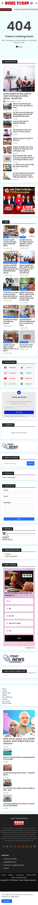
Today (4, 691)
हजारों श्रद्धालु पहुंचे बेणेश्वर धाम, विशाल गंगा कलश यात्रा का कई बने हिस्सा (18, 805)
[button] (36, 3)
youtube (12, 378)
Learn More (15, 897)
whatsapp (12, 384)
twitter (28, 367)
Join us (6, 868)
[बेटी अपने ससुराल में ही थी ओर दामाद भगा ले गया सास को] (7, 132)
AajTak (4, 695)
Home (20, 47)
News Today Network (19, 878)
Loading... (6, 675)
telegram (28, 384)
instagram (12, 373)
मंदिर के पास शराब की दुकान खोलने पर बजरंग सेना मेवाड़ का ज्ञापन (23, 106)
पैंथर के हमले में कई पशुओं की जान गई (26, 346)
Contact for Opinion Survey (14, 865)
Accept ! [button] (7, 901)
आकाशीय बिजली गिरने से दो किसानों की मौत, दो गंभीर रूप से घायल (27, 322)
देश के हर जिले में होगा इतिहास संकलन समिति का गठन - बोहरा (19, 789)
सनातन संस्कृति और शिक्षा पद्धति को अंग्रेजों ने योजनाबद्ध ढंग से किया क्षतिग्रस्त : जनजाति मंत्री (17, 96)
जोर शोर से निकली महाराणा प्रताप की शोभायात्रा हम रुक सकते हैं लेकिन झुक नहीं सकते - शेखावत (23, 175)
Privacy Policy (31, 875)
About (11, 875)
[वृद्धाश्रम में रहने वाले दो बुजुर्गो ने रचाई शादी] (7, 141)
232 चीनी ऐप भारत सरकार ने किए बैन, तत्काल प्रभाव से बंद (23, 166)
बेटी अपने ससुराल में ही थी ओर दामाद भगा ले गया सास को (22, 131)
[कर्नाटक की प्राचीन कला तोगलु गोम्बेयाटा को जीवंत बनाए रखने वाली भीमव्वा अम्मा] (7, 150)
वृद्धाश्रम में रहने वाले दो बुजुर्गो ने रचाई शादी (23, 139)
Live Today (6, 701)
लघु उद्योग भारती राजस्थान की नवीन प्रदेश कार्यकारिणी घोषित (9, 243)
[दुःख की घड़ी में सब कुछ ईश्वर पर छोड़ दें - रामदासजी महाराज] (7, 767)
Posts (8, 554)
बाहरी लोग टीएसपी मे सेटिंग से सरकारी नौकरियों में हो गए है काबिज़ (19, 758)
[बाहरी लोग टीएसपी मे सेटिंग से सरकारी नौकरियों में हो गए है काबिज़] (7, 751)
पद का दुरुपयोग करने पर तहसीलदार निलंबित (20, 122)
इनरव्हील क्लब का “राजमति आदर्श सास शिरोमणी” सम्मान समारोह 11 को (26, 243)
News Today (18, 880)
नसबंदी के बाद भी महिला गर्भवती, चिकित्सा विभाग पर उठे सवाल (11, 348)
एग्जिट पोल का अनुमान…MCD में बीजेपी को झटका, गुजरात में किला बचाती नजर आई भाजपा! (19, 741)
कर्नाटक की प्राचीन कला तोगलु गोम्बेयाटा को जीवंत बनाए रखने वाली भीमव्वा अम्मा (23, 149)
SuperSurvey (30, 648)
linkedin (28, 373)
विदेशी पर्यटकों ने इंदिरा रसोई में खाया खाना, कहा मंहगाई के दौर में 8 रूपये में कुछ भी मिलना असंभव (23, 158)
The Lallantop (7, 697)
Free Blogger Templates (17, 883)
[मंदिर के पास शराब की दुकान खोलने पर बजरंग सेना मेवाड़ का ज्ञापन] (7, 106)
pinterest (29, 378)
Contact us (20, 875)
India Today (6, 693)
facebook (12, 367)
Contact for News (10, 859)
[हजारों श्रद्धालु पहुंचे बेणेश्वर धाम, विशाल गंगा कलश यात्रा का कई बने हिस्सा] (7, 798)
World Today (6, 703)
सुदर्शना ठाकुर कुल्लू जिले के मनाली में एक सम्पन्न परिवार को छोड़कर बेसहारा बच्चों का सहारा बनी (26, 296)
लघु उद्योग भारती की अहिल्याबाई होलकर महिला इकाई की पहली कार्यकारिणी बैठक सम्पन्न (23, 114)
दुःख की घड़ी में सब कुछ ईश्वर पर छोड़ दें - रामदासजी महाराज (19, 774)
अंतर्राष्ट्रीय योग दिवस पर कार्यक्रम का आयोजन (10, 322)
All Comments (11, 556)
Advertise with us (10, 862)
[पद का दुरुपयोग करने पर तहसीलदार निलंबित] (7, 124)
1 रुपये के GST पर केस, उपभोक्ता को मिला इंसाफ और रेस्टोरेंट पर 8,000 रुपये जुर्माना (10, 295)
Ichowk (4, 699)
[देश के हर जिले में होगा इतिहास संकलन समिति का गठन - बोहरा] (7, 782)
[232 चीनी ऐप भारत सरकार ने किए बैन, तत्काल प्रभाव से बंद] (7, 167)
